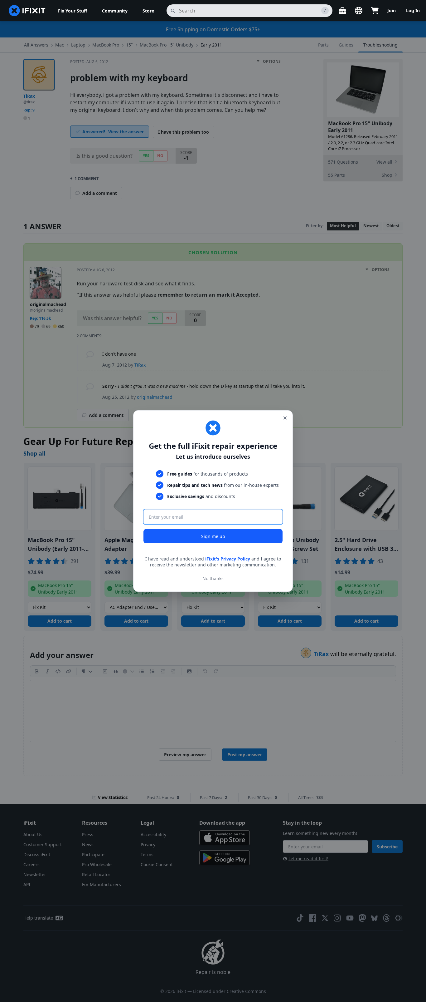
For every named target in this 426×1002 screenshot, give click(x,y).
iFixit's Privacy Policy (227, 558)
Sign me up (213, 536)
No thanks (213, 578)
